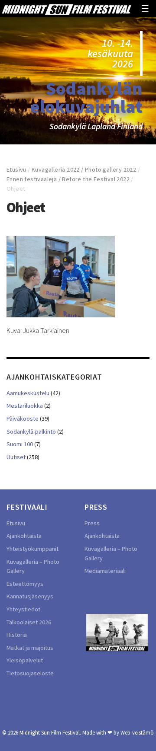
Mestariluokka (24, 405)
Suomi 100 (19, 444)
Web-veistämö (137, 732)
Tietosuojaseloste (30, 673)
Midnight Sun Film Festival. (50, 732)
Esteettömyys (24, 584)
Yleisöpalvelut (24, 660)
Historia (16, 635)
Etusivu (16, 169)
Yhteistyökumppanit (32, 549)
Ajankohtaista (24, 536)
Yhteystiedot (23, 609)
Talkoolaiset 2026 (28, 622)
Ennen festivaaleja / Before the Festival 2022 (68, 179)
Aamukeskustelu (27, 393)
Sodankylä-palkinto (31, 431)
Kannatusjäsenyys (29, 596)
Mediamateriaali (105, 571)
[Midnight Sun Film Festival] (66, 8)
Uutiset (16, 457)
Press (92, 523)
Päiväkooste (22, 418)
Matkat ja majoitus (29, 648)
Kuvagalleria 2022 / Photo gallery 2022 (84, 169)
